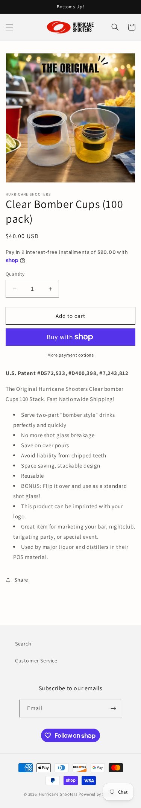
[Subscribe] (113, 708)
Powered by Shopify (98, 794)
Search (23, 643)
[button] (9, 27)
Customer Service (36, 660)
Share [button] (21, 579)
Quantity (15, 274)
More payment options (70, 355)
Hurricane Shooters (58, 794)
